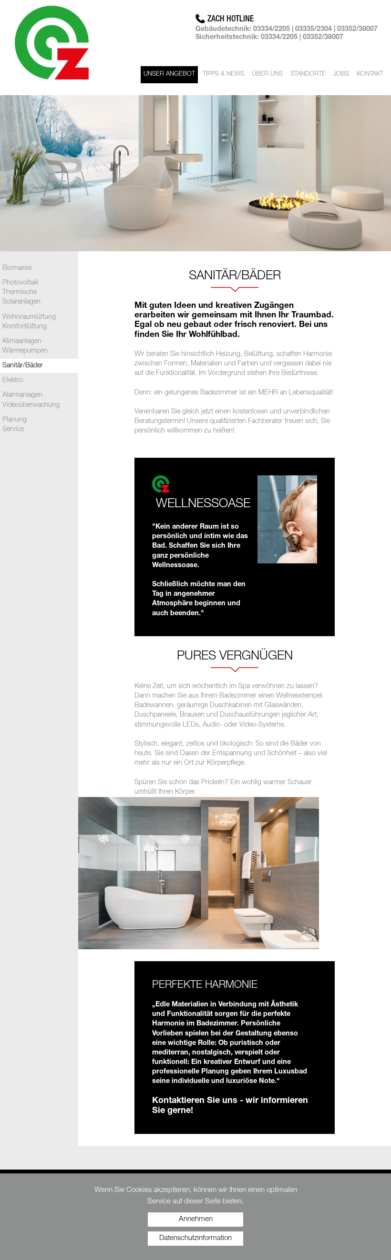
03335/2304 (313, 29)
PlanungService (14, 425)
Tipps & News (223, 74)
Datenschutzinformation (195, 1238)
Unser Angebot (169, 74)
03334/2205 (271, 29)
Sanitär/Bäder (22, 366)
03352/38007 (357, 29)
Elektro (12, 380)
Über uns (267, 74)
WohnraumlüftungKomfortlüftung (29, 322)
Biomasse (16, 268)
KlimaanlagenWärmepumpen (25, 346)
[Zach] (52, 44)
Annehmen (196, 1219)
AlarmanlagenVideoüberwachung (31, 400)
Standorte (308, 74)
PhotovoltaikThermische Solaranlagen (21, 292)
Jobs (341, 74)
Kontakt (370, 74)
